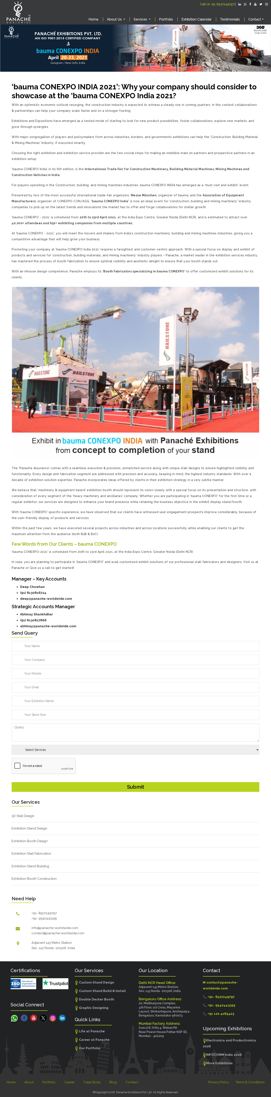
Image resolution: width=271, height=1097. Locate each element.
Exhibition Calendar (196, 19)
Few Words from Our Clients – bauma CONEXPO (64, 544)
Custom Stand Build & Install (102, 991)
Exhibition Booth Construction (34, 879)
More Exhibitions (219, 1063)
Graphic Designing (93, 1008)
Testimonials (230, 19)
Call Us (217, 4)
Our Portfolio (89, 1048)
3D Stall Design (23, 816)
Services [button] (141, 19)
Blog (113, 1082)
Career (69, 1082)
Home (93, 19)
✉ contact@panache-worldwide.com (220, 985)
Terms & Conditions (250, 1082)
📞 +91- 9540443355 (219, 1005)
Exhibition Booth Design (30, 841)
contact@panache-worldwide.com (58, 933)
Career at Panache (94, 1040)
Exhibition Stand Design (29, 828)
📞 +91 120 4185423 (218, 1014)
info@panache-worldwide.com (55, 928)
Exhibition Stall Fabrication (31, 853)
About (29, 1082)
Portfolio (166, 19)
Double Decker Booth (96, 999)
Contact (132, 1082)
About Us (115, 19)
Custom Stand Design (96, 982)
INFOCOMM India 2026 (224, 1055)
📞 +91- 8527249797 (219, 997)
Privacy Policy (218, 1082)
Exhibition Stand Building (30, 866)
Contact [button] (254, 19)
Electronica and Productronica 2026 (229, 1043)
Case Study (92, 1082)
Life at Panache (91, 1031)
